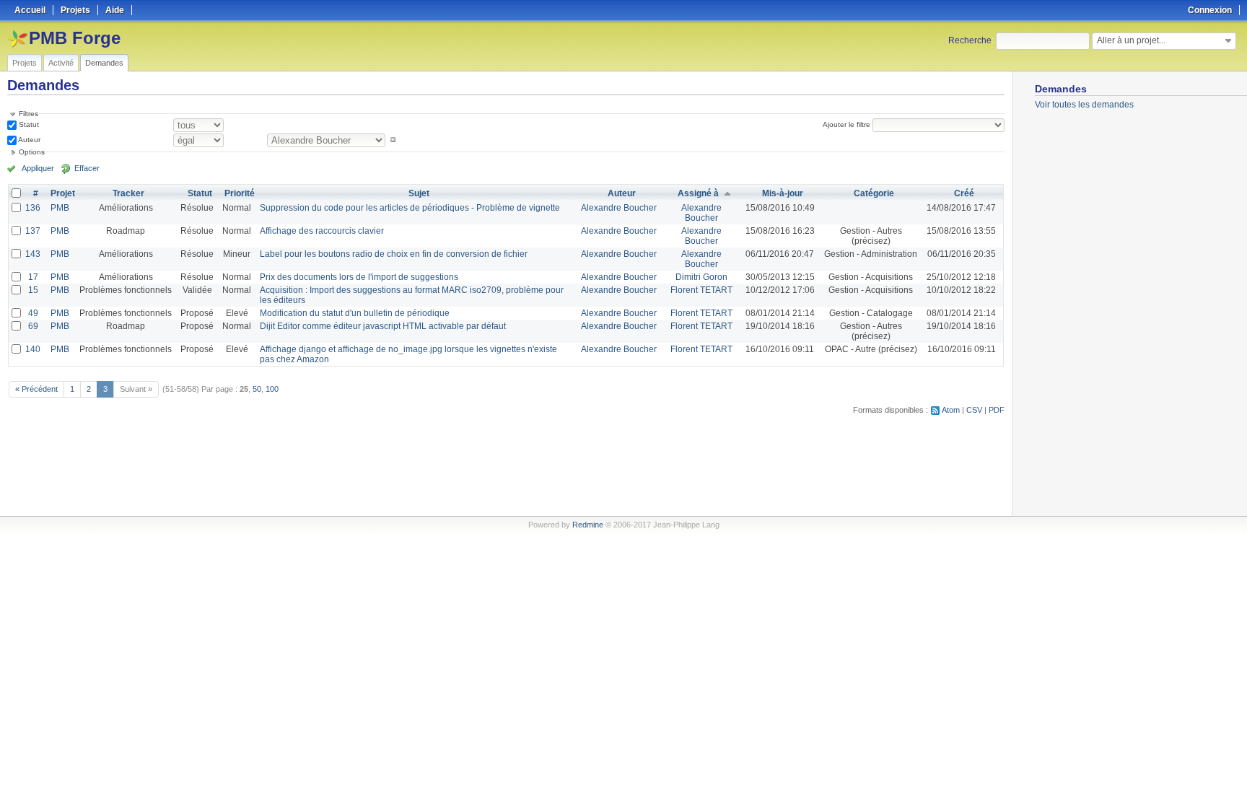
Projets (24, 62)
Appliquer (38, 168)
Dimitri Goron (701, 277)
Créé (964, 193)
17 (33, 277)
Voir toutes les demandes (1084, 105)
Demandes (104, 62)
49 (33, 313)
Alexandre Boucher (619, 208)
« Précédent (36, 389)
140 (32, 349)
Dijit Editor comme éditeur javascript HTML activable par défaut (383, 326)
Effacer (87, 168)
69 (33, 326)
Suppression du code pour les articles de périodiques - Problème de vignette (410, 208)
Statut (28, 124)
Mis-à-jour (782, 193)
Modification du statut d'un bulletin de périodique (355, 313)
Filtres (28, 114)
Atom (951, 410)
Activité (61, 62)
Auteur (28, 140)
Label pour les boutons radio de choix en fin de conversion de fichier (394, 254)
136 (32, 208)
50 (257, 389)
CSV (974, 410)
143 (32, 254)
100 (272, 389)
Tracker (128, 193)
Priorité (239, 193)
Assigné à (698, 193)
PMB (60, 208)
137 (32, 231)
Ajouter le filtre (846, 124)
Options (32, 152)
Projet (63, 193)
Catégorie (874, 193)
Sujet (418, 193)
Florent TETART (701, 290)
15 (33, 290)
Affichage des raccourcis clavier (322, 231)
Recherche (970, 40)
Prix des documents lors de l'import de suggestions (359, 277)
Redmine (587, 524)
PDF (997, 410)
